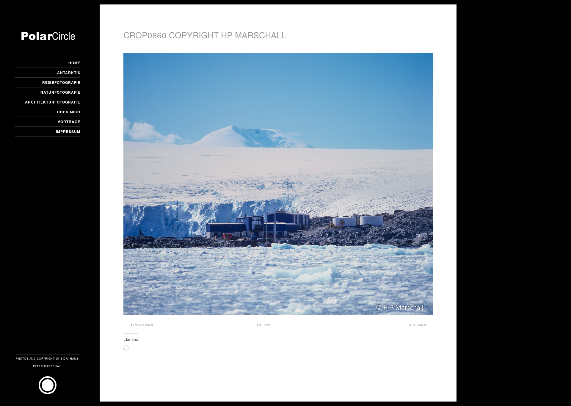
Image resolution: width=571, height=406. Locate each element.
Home (74, 62)
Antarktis (68, 72)
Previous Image (141, 324)
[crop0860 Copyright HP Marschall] (278, 313)
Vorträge (69, 121)
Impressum (68, 131)
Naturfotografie (60, 92)
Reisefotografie (61, 82)
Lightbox (262, 324)
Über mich (68, 112)
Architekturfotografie (52, 102)
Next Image (418, 324)
